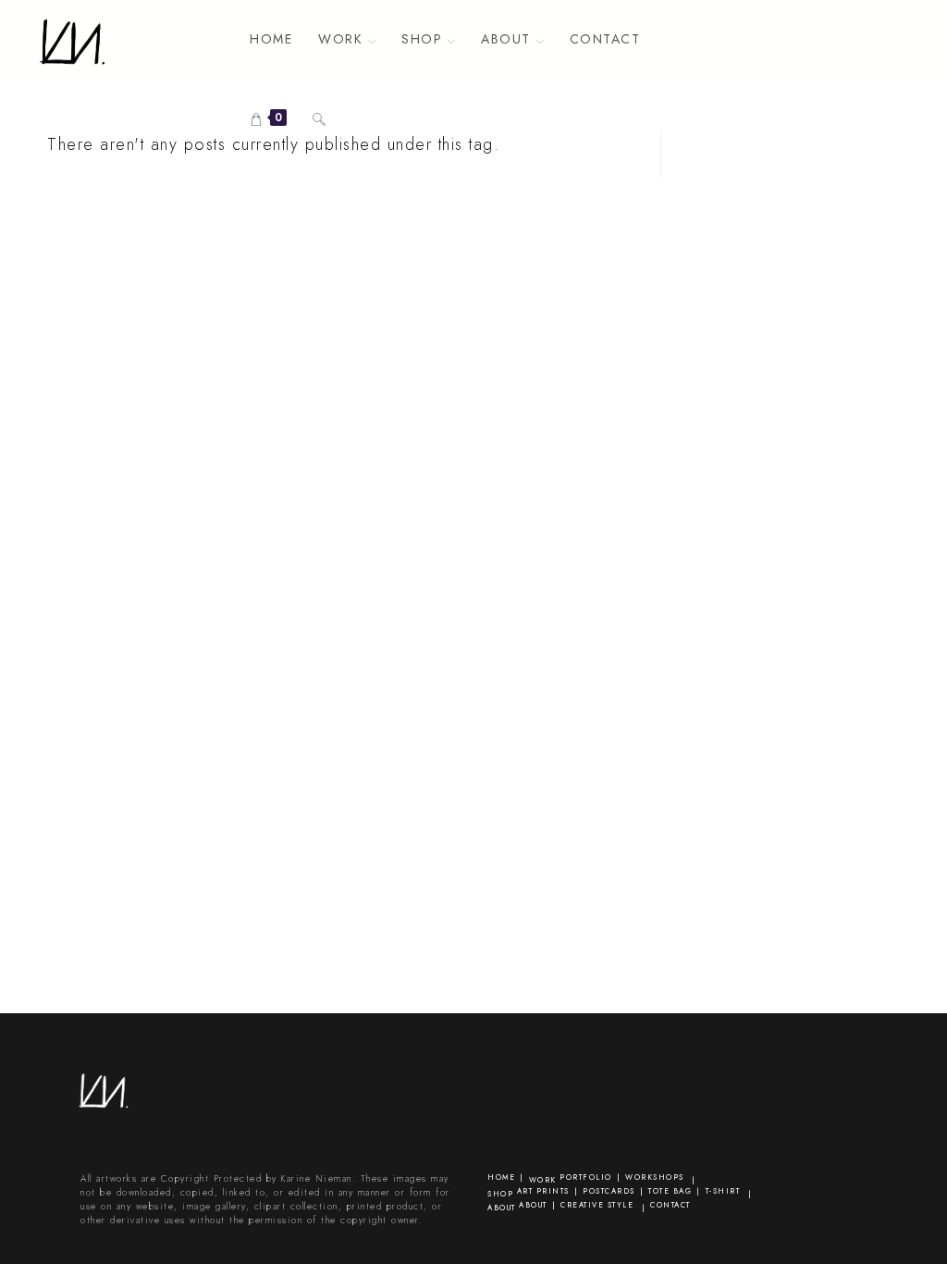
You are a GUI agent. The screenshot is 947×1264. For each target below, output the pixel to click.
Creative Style (596, 1204)
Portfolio (586, 1177)
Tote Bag (670, 1190)
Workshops (654, 1177)
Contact (670, 1204)
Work (543, 1179)
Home (501, 1177)
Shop (500, 1193)
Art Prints (543, 1190)
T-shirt (723, 1190)
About (501, 1207)
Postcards (609, 1190)
